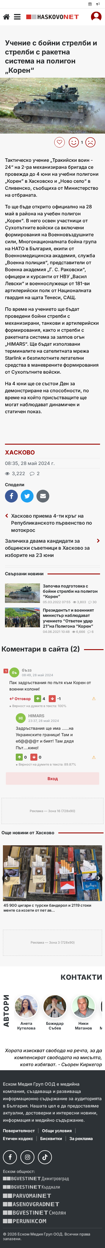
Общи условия (57, 1130)
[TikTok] (45, 1157)
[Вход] (96, 17)
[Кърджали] (31, 1187)
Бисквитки (51, 1138)
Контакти (81, 977)
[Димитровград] (36, 1179)
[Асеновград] (31, 1204)
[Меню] (17, 17)
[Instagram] (27, 1157)
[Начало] (6, 17)
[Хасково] (52, 17)
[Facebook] (10, 1157)
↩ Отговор (20, 698)
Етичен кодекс (18, 1138)
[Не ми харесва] (92, 142)
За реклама (81, 1138)
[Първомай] (27, 1196)
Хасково (20, 452)
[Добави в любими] (60, 142)
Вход (53, 778)
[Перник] (24, 1221)
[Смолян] (34, 1212)
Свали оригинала (20, 84)
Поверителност (19, 1130)
